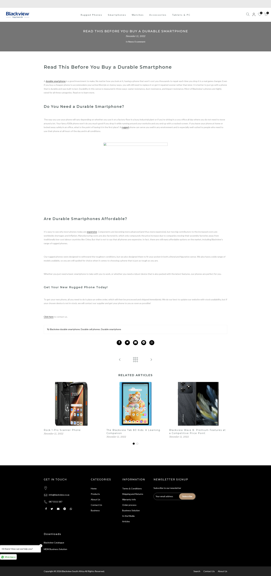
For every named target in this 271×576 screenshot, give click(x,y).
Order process (129, 505)
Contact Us (96, 505)
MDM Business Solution (55, 549)
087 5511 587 (55, 501)
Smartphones (117, 14)
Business (95, 510)
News (131, 41)
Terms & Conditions (132, 488)
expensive (92, 231)
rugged (125, 127)
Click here (48, 316)
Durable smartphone (111, 329)
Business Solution (131, 510)
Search (197, 571)
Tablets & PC (181, 14)
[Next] (224, 413)
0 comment (139, 41)
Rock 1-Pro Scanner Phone (62, 430)
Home (94, 488)
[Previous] (47, 413)
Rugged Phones (91, 14)
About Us (95, 499)
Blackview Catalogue (54, 542)
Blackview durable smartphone (65, 329)
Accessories (158, 14)
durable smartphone (56, 81)
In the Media (128, 516)
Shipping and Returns (132, 494)
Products (95, 494)
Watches (138, 14)
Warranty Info (129, 499)
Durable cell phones (90, 329)
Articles (126, 521)
